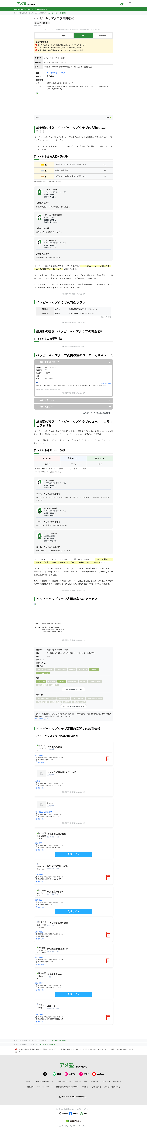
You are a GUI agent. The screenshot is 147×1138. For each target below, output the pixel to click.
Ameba (65, 1113)
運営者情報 (117, 1081)
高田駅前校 (39, 755)
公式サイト (73, 854)
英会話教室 (23, 13)
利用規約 (30, 1086)
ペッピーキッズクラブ (56, 72)
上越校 (37, 781)
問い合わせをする (41, 718)
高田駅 (42, 13)
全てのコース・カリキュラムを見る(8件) (96, 413)
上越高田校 (39, 1014)
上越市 (37, 13)
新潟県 (31, 13)
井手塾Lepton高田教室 (43, 812)
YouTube (100, 1074)
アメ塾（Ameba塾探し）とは (44, 1081)
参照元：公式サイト (106, 383)
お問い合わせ (96, 1086)
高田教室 (38, 843)
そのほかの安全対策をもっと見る (73, 706)
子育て (86, 1074)
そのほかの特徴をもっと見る (73, 689)
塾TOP (16, 13)
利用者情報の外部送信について (67, 1086)
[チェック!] (109, 759)
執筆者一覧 (95, 1081)
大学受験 (72, 1074)
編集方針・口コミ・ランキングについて (72, 1081)
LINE (59, 1074)
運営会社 (85, 1086)
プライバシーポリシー (45, 1086)
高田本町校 (39, 983)
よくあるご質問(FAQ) (112, 1086)
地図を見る (41, 762)
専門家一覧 (106, 1081)
